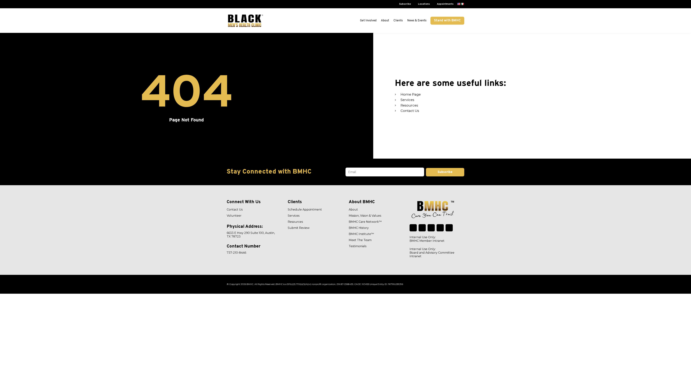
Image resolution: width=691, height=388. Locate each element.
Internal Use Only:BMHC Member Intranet (427, 238)
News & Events (416, 20)
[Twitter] (413, 227)
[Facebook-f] (422, 227)
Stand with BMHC (447, 21)
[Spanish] (462, 4)
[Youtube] (440, 227)
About (385, 20)
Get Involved (368, 20)
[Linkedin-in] (431, 227)
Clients (398, 20)
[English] (458, 4)
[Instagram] (449, 227)
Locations (424, 4)
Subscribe (405, 4)
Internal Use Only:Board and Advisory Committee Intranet (432, 252)
